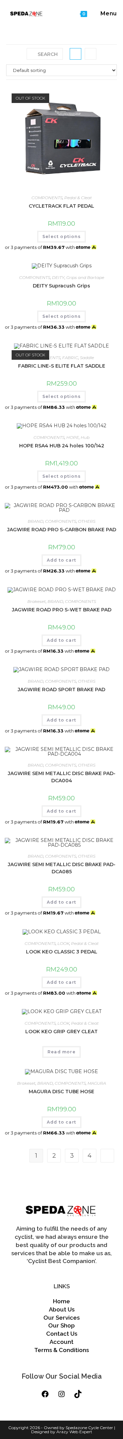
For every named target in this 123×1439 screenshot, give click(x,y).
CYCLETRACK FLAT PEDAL (61, 206)
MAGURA (96, 1083)
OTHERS (86, 521)
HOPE (72, 437)
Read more (61, 1051)
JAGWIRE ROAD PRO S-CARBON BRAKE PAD (61, 529)
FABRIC (70, 357)
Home (61, 1301)
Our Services (61, 1317)
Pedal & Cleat (78, 197)
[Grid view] (75, 54)
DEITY (58, 277)
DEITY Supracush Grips (61, 286)
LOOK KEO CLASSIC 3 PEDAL (61, 952)
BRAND (35, 521)
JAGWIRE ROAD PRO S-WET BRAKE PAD (61, 610)
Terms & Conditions (61, 1350)
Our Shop (61, 1325)
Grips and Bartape (85, 277)
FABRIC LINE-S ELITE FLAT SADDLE (61, 366)
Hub (85, 437)
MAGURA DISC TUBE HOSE (61, 1091)
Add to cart (61, 560)
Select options (61, 236)
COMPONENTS (47, 197)
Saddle (87, 357)
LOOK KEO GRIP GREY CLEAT (61, 1031)
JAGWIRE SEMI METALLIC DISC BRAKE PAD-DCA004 (61, 777)
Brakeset (36, 601)
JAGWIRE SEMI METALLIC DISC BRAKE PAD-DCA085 (61, 868)
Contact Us (61, 1333)
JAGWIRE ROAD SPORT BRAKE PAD (61, 689)
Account (61, 1341)
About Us (61, 1309)
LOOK (63, 943)
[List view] (90, 54)
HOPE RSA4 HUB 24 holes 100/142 (61, 446)
